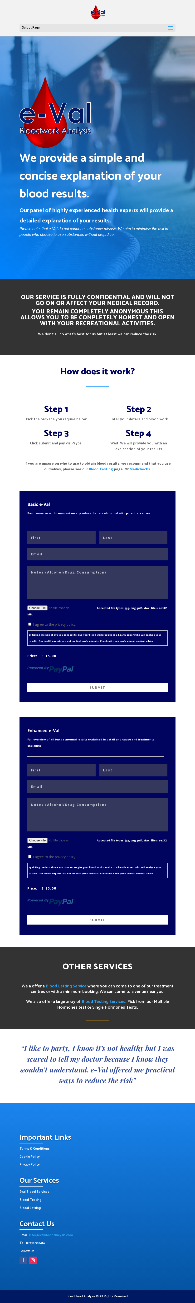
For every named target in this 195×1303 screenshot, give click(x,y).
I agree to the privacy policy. (54, 624)
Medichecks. (140, 469)
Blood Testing (101, 469)
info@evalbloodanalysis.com (51, 1235)
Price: (32, 656)
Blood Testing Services (103, 1001)
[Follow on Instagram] (33, 1260)
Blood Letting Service (66, 986)
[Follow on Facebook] (23, 1260)
